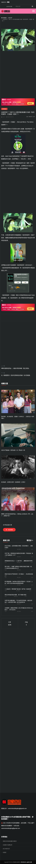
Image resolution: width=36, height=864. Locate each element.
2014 (16, 596)
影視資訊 (4, 108)
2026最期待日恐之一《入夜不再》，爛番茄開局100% (19, 560)
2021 (19, 577)
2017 (19, 604)
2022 (19, 585)
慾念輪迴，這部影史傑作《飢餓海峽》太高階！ (13, 482)
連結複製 (10, 529)
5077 (31, 116)
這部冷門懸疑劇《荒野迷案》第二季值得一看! (13, 450)
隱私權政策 (23, 862)
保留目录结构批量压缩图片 (10, 841)
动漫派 (4, 852)
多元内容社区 (6, 848)
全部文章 (10, 17)
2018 (19, 562)
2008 (19, 549)
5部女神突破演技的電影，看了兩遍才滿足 (15, 594)
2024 (19, 611)
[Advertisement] (18, 77)
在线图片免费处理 (7, 845)
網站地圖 (10, 6)
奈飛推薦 (4, 17)
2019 (19, 556)
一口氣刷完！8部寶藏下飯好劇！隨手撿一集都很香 (18, 589)
